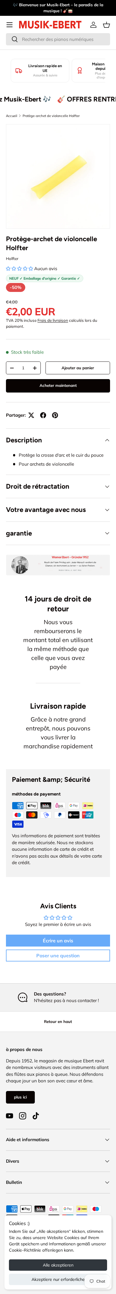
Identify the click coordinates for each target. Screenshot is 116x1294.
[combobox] (58, 39)
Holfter (12, 258)
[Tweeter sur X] (31, 415)
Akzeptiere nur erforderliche (58, 1279)
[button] (106, 24)
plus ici (20, 1097)
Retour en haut (58, 1021)
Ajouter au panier (78, 367)
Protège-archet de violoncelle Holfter (51, 116)
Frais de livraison (52, 320)
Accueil (11, 116)
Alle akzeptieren (58, 1265)
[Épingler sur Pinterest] (55, 415)
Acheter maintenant (58, 385)
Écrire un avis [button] (58, 941)
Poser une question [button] (58, 955)
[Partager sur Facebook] (43, 415)
